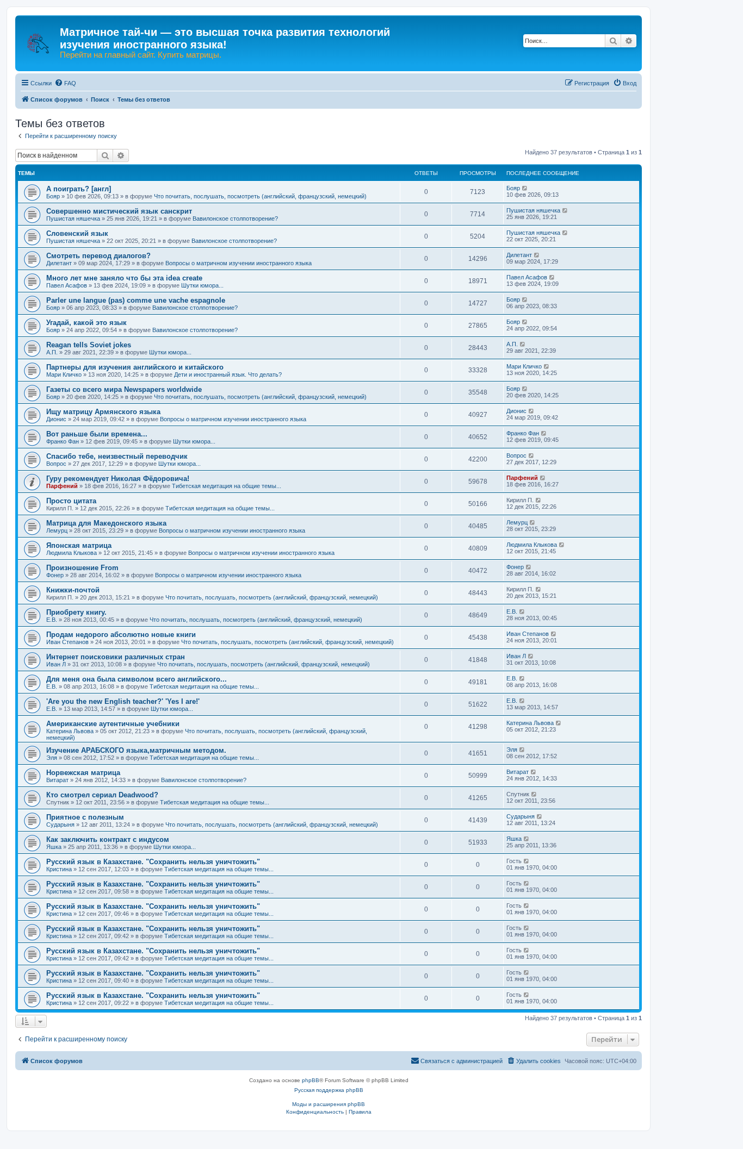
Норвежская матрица (83, 773)
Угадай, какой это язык (86, 323)
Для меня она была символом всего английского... (136, 679)
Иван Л (56, 664)
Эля (51, 757)
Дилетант (59, 263)
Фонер (55, 575)
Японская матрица (79, 545)
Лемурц (56, 530)
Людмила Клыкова (71, 552)
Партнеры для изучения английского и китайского (135, 367)
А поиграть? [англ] (78, 189)
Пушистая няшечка (73, 218)
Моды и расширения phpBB (328, 1104)
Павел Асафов (66, 285)
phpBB (310, 1080)
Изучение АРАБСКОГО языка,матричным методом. (136, 750)
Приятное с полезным (85, 817)
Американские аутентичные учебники (112, 724)
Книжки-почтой (73, 590)
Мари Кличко (64, 374)
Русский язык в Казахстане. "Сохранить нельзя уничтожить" (153, 862)
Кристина (59, 869)
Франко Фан (62, 441)
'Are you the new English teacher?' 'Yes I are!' (123, 701)
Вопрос (56, 463)
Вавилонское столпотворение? (235, 218)
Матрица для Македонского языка (106, 523)
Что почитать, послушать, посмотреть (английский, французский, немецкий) (260, 196)
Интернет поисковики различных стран (115, 657)
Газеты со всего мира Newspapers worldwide (124, 389)
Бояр (53, 196)
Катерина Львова (70, 731)
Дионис (56, 419)
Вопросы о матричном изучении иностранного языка (238, 263)
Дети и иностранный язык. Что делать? (228, 374)
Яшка (53, 847)
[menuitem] (65, 83)
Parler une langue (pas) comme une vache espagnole (135, 300)
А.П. (52, 352)
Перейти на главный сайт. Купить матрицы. (140, 55)
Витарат (57, 780)
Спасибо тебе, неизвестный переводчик (117, 456)
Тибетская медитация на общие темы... (226, 486)
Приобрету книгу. (76, 612)
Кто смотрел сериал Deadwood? (102, 795)
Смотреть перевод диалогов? (98, 256)
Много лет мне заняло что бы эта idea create (124, 278)
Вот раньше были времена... (96, 434)
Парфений (62, 486)
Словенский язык (77, 233)
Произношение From (82, 568)
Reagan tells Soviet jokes (88, 345)
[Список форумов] (39, 38)
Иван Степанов (67, 642)
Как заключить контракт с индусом (107, 839)
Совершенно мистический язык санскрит (119, 211)
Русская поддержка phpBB (328, 1090)
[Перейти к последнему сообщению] (525, 188)
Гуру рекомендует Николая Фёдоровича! (117, 478)
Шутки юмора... (202, 285)
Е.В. (51, 619)
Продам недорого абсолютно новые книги (121, 634)
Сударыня (60, 824)
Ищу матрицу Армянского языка (103, 412)
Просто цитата (71, 501)
